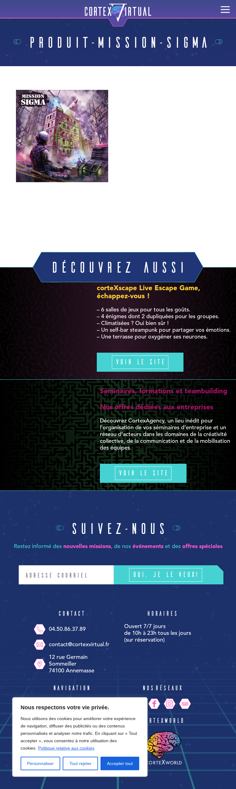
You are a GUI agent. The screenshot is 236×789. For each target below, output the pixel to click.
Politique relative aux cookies (66, 748)
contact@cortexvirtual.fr (79, 644)
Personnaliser (40, 763)
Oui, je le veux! (165, 574)
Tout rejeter (80, 763)
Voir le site (140, 361)
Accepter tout (120, 763)
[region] (80, 737)
